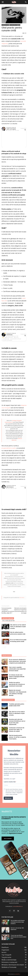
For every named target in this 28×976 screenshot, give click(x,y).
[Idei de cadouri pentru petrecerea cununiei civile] (5, 634)
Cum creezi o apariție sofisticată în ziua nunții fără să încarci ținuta (17, 668)
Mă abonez (8, 798)
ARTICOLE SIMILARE (7, 618)
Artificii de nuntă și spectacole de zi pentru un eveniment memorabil (17, 684)
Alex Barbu (21, 597)
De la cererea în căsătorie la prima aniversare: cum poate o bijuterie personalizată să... (17, 661)
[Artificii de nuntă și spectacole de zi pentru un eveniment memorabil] (5, 685)
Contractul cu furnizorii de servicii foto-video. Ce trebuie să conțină (16, 729)
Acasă (3, 5)
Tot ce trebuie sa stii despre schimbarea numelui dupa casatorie (18, 922)
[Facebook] (9, 910)
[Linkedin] (18, 910)
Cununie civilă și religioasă (15, 24)
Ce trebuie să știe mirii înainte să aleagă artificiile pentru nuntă (16, 676)
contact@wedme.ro (18, 906)
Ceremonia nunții (9, 5)
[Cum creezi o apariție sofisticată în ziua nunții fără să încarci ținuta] (5, 669)
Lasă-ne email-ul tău (10, 781)
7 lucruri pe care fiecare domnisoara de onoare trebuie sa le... (18, 937)
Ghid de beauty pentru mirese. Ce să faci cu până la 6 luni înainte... (17, 737)
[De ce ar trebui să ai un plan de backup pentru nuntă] (5, 641)
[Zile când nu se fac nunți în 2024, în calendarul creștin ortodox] (5, 626)
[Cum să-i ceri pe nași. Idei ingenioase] (5, 930)
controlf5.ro (17, 974)
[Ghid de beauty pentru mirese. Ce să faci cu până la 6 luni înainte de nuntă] (5, 738)
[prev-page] (3, 647)
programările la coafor (9, 448)
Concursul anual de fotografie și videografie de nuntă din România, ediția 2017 (8, 610)
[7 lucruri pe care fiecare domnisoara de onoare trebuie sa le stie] (5, 937)
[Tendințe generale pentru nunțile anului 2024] (5, 706)
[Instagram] (14, 910)
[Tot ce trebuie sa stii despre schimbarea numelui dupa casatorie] (5, 922)
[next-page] (5, 647)
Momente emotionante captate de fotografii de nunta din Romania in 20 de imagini (20, 610)
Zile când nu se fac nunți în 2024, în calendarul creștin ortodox (18, 626)
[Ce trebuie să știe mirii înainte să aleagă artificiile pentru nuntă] (5, 677)
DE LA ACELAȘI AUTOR (8, 620)
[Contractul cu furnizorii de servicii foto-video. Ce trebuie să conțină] (5, 730)
